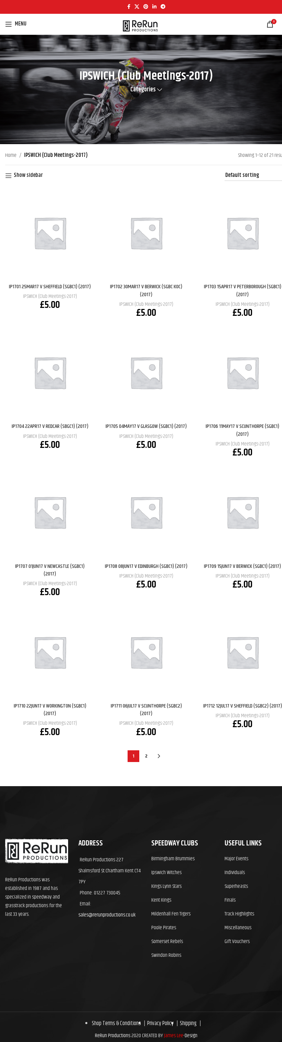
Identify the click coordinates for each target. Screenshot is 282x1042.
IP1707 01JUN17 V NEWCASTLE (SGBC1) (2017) (50, 570)
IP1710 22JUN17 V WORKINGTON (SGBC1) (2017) (50, 710)
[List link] (182, 858)
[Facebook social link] (128, 7)
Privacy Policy (159, 1023)
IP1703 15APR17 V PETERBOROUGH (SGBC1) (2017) (242, 290)
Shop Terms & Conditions (116, 1023)
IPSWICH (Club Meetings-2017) (50, 296)
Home (11, 155)
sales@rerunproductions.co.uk (106, 915)
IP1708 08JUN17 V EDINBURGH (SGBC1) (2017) (146, 566)
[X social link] (136, 7)
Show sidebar (28, 175)
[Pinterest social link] (145, 7)
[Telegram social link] (163, 7)
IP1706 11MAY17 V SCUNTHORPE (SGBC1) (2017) (242, 430)
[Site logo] (140, 36)
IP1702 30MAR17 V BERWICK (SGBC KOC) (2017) (146, 290)
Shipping (187, 1023)
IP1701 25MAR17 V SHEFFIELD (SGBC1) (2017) (50, 286)
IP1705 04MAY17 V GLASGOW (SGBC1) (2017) (146, 426)
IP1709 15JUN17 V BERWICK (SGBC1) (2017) (242, 566)
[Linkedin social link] (154, 7)
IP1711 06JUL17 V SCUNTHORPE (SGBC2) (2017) (146, 710)
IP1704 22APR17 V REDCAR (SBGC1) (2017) (50, 426)
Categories (143, 90)
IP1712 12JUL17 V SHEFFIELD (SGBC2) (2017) (242, 706)
